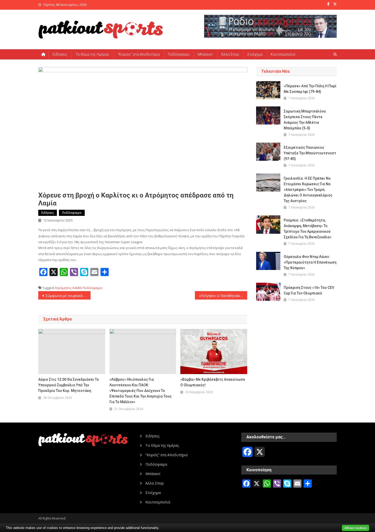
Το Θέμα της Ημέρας (92, 54)
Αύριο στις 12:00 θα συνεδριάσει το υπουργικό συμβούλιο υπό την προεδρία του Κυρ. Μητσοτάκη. (68, 385)
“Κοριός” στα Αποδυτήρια (139, 54)
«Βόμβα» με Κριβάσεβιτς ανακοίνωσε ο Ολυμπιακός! (212, 382)
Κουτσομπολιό (283, 54)
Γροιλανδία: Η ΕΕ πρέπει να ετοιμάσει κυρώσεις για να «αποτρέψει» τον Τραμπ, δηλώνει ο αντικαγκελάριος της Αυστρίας (308, 189)
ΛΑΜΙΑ (77, 288)
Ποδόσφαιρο (179, 54)
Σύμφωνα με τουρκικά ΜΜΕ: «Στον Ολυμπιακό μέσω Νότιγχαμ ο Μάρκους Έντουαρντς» (68, 295)
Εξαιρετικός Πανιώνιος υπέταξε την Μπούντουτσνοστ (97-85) (310, 153)
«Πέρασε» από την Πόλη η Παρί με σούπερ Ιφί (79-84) (310, 89)
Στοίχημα (254, 54)
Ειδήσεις (60, 54)
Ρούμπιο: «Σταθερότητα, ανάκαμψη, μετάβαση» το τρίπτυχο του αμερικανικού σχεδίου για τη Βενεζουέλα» (307, 228)
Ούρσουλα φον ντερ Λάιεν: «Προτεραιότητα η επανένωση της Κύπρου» (310, 262)
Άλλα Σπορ (230, 54)
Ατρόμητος (63, 288)
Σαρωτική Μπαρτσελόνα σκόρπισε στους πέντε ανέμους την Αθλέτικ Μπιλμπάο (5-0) (305, 119)
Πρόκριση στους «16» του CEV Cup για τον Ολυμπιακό (309, 290)
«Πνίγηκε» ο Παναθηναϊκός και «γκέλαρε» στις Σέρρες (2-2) (223, 295)
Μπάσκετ (205, 54)
